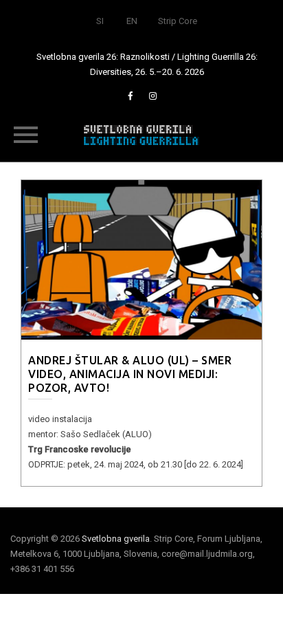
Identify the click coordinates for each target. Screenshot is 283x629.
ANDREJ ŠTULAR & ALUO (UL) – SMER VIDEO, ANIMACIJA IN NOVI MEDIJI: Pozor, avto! (129, 374)
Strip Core (177, 21)
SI (100, 21)
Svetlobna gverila (116, 538)
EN (131, 21)
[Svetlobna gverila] (141, 134)
